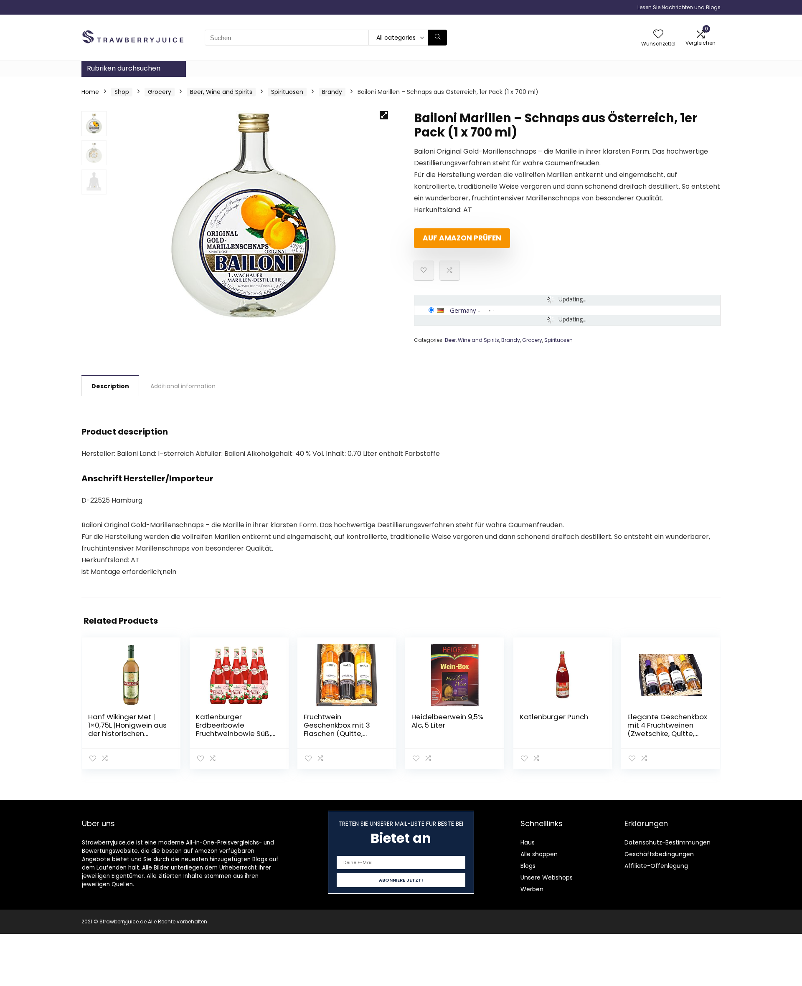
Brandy (332, 92)
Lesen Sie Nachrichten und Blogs (679, 7)
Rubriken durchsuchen (123, 68)
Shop (121, 92)
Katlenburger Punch (554, 717)
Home (90, 92)
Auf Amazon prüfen (462, 238)
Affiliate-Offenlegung (656, 866)
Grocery (159, 92)
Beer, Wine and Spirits (221, 92)
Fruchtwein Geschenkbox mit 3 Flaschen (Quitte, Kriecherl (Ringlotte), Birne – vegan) (339, 733)
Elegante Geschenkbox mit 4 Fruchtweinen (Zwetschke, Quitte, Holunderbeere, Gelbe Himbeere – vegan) (667, 733)
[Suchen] (437, 38)
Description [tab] (110, 386)
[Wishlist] (658, 34)
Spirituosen (287, 92)
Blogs (528, 866)
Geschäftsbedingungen (659, 854)
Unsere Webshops (546, 877)
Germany (463, 310)
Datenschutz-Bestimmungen (667, 842)
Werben (531, 889)
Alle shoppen (539, 854)
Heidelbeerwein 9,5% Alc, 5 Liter (447, 721)
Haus (527, 842)
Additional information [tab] (183, 386)
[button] (384, 115)
